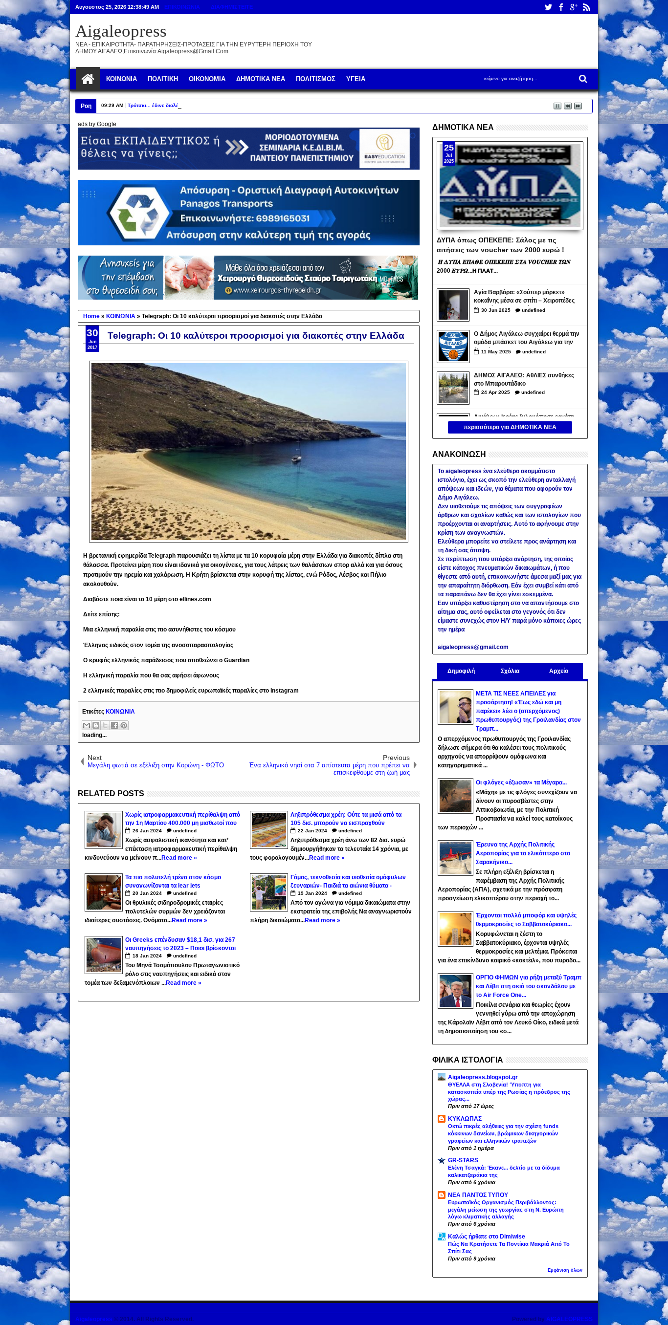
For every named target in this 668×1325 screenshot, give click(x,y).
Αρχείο (558, 671)
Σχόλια (510, 671)
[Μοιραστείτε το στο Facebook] (114, 725)
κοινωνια (121, 79)
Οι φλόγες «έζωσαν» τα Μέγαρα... (521, 782)
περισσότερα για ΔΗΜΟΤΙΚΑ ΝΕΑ (510, 427)
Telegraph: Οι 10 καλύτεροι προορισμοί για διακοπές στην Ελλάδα (256, 335)
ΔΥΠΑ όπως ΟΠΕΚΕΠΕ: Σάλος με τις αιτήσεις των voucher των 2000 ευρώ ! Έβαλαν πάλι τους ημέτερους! (500, 244)
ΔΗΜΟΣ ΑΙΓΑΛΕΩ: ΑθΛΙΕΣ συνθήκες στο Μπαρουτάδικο (524, 379)
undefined (185, 830)
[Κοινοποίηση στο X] (105, 725)
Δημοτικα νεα (260, 79)
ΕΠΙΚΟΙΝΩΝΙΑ (182, 7)
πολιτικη (163, 79)
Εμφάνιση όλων (565, 1270)
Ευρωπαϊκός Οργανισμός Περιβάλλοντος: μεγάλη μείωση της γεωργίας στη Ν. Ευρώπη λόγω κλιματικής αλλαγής (506, 1209)
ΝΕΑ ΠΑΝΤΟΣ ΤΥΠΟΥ (478, 1195)
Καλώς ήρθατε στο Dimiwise (486, 1236)
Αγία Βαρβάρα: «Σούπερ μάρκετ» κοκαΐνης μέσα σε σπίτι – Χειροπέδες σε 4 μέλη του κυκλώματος (524, 297)
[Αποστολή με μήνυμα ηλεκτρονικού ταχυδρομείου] (86, 725)
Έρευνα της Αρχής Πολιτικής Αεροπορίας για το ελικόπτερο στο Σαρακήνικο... (523, 853)
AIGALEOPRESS (569, 1319)
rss (586, 7)
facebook (561, 7)
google (573, 7)
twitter (548, 7)
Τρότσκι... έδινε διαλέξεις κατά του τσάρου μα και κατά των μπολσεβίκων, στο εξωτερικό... (234, 105)
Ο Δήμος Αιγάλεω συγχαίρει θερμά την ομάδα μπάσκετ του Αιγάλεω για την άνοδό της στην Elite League (526, 339)
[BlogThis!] (96, 725)
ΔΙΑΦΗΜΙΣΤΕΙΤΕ (232, 7)
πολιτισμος (315, 79)
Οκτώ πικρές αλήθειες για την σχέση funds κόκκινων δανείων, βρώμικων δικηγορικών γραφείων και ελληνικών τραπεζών (503, 1133)
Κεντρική (88, 79)
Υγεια (355, 79)
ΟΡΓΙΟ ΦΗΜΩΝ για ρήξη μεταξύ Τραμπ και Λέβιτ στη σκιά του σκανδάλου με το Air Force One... (528, 986)
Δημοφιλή (461, 671)
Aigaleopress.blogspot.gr (483, 1077)
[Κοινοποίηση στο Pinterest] (124, 725)
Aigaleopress (121, 31)
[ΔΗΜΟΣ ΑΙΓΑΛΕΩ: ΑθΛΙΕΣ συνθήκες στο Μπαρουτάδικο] (453, 388)
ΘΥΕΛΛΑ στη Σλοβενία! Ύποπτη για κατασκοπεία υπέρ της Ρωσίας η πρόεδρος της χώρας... (509, 1092)
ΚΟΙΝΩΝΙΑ (120, 711)
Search (582, 79)
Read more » (179, 857)
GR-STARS (463, 1160)
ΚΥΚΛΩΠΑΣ (465, 1118)
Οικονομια (207, 79)
